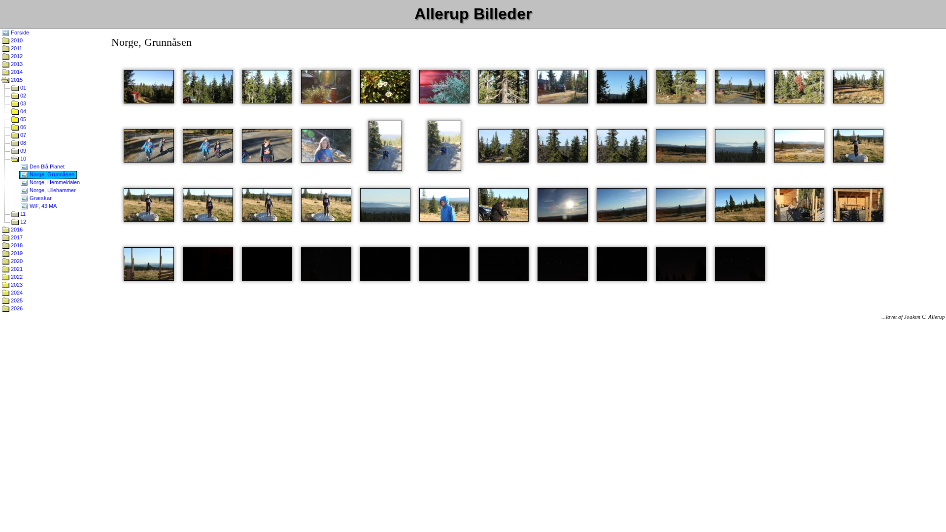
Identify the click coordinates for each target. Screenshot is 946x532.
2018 (16, 245)
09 (22, 151)
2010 (16, 40)
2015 (16, 80)
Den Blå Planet (46, 166)
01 (22, 88)
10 (22, 159)
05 (22, 119)
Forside (19, 32)
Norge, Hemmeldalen (54, 182)
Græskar (40, 198)
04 (22, 111)
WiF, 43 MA (42, 206)
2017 (16, 237)
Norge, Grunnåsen (51, 174)
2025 (16, 300)
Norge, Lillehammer (52, 190)
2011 (15, 48)
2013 (16, 64)
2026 (16, 308)
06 (22, 127)
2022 (16, 277)
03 (22, 103)
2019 (16, 253)
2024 (16, 293)
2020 (16, 261)
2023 (16, 285)
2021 (16, 269)
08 (22, 143)
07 (22, 135)
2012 (16, 56)
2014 (16, 72)
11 (22, 214)
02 (22, 96)
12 (22, 222)
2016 (16, 230)
